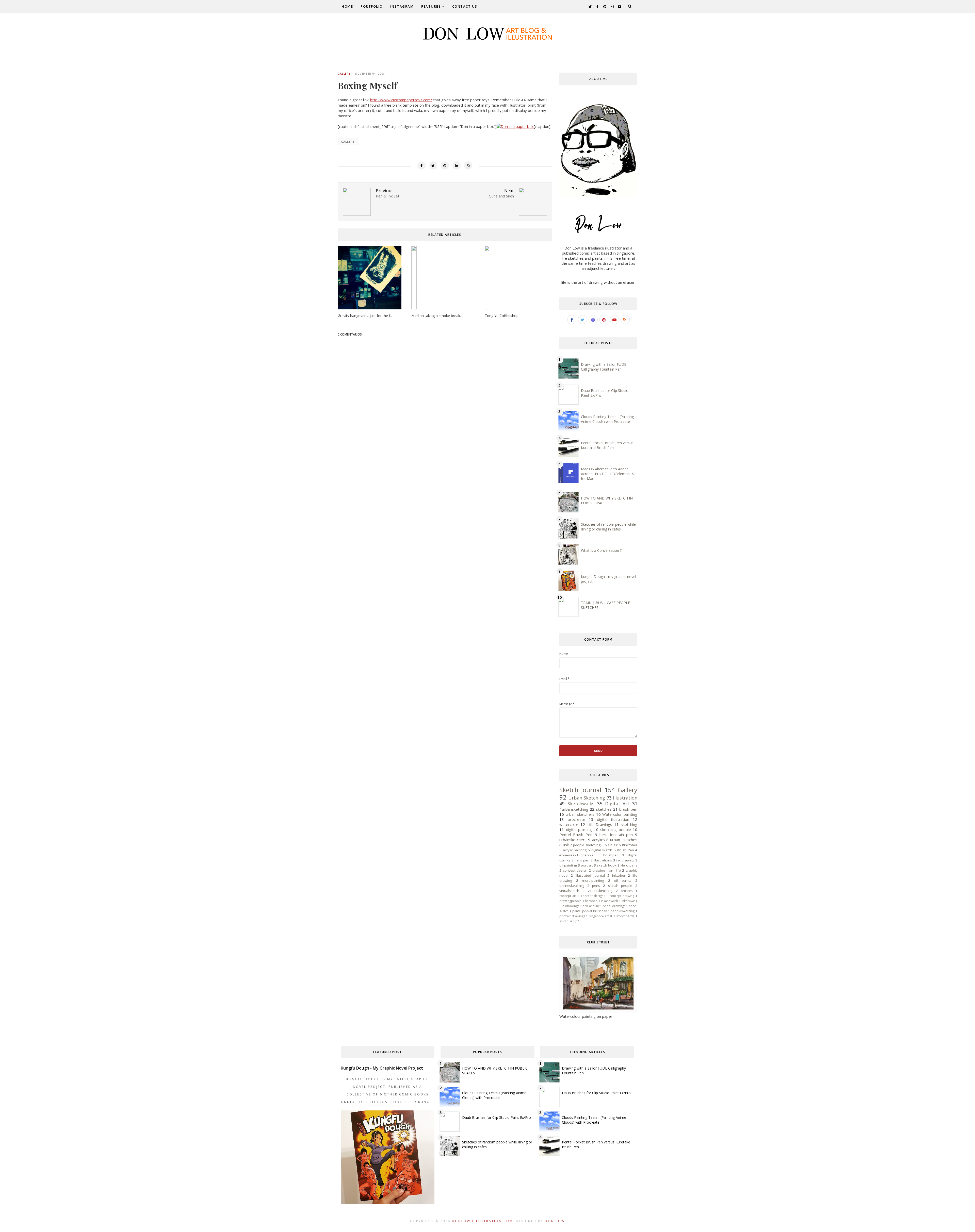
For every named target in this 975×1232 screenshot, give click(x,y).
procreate (576, 819)
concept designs (593, 896)
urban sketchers (580, 814)
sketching (629, 824)
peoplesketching (623, 911)
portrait (587, 865)
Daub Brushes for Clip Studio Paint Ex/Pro (496, 1117)
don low (555, 1221)
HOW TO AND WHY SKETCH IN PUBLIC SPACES (607, 500)
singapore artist (600, 916)
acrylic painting (575, 850)
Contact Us (464, 6)
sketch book (606, 865)
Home (347, 6)
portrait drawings (572, 916)
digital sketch (601, 850)
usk (566, 844)
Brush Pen (625, 850)
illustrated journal (590, 875)
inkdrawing (629, 901)
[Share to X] (433, 165)
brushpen (611, 855)
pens (596, 885)
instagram (402, 6)
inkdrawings (570, 906)
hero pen (582, 860)
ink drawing (625, 860)
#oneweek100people (576, 855)
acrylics (598, 839)
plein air (611, 845)
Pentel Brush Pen (575, 834)
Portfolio (372, 6)
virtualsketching (600, 890)
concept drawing (622, 896)
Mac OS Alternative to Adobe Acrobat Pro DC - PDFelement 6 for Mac (607, 474)
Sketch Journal (580, 790)
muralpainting (593, 880)
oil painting (568, 865)
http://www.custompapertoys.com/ (401, 99)
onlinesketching (571, 885)
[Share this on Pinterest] (445, 165)
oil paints (622, 880)
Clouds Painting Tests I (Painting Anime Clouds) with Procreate (607, 419)
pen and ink (590, 906)
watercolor (568, 824)
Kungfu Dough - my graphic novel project (382, 1068)
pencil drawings (614, 906)
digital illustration (613, 819)
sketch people (620, 885)
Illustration (625, 798)
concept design (575, 870)
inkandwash (609, 901)
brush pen (628, 809)
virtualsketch (569, 890)
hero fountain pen (616, 834)
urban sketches (623, 839)
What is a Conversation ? (601, 550)
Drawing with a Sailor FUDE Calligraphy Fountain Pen (603, 367)
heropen (591, 901)
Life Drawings (599, 824)
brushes (626, 891)
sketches (604, 809)
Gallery (344, 73)
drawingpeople (570, 901)
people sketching (586, 845)
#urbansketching (573, 809)
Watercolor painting (619, 814)
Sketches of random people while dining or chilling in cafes (608, 526)
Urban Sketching (586, 798)
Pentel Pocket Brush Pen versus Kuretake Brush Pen (607, 445)
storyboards (625, 916)
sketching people (615, 829)
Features (431, 6)
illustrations (603, 860)
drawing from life (606, 870)
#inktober (629, 845)
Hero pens (629, 865)
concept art (567, 896)
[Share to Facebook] (421, 165)
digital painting (579, 829)
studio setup (568, 921)
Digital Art (617, 804)
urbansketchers (573, 839)
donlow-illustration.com (482, 1221)
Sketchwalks (580, 804)
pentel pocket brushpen (589, 911)
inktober (618, 875)
